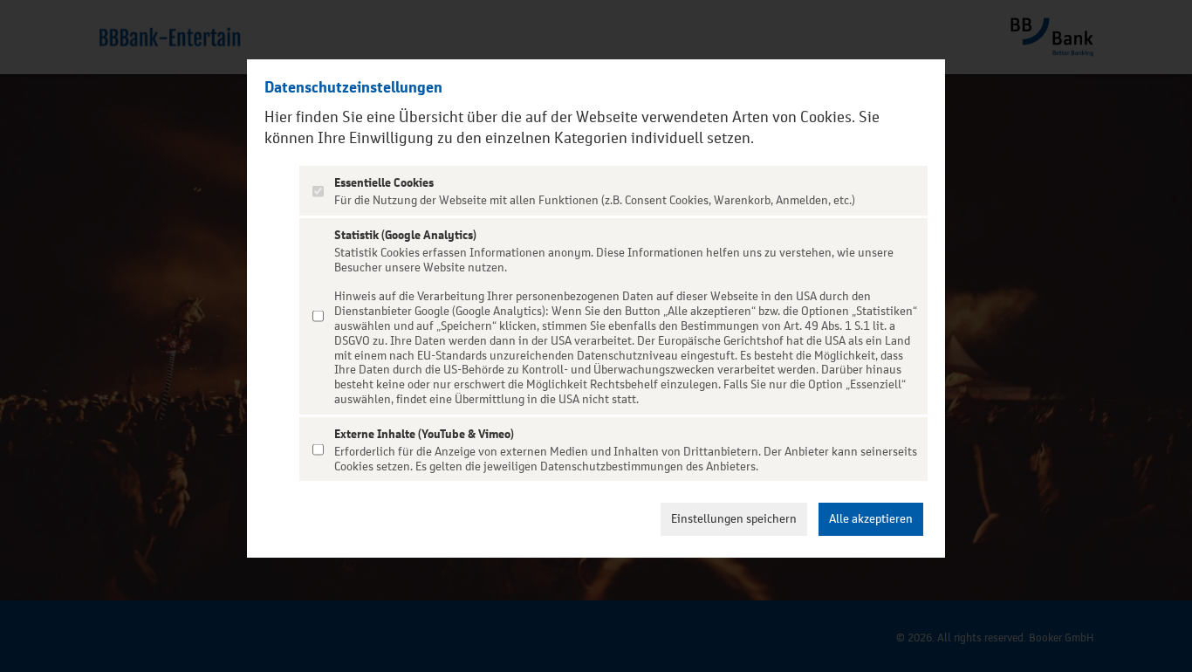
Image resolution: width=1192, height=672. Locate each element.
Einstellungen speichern (734, 518)
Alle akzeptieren (871, 518)
